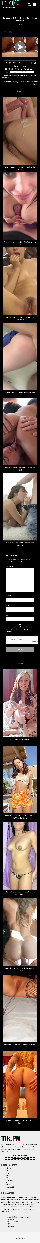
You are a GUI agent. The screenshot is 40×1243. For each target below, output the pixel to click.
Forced (8, 1182)
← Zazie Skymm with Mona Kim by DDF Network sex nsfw (19, 76)
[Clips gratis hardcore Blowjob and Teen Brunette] (20, 540)
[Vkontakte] (27, 69)
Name (8, 596)
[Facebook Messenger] (6, 69)
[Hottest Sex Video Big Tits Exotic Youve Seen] (20, 1118)
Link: (7, 72)
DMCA (8, 1224)
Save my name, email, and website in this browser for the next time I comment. (19, 629)
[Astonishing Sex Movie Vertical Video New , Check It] (20, 965)
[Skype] (24, 69)
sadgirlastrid (10, 1187)
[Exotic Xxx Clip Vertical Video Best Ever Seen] (20, 1041)
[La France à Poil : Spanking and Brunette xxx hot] (20, 389)
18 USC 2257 (10, 1226)
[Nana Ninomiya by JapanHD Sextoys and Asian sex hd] (20, 314)
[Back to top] (36, 1238)
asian (7, 1170)
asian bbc (9, 1168)
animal (8, 1175)
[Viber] (18, 69)
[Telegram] (21, 69)
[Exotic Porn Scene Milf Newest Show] (20, 736)
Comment (9, 566)
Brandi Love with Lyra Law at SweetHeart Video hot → (21, 83)
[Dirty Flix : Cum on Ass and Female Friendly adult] (20, 164)
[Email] (31, 69)
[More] (34, 69)
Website (8, 615)
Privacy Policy (10, 1219)
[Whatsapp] (15, 69)
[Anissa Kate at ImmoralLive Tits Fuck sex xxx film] (20, 239)
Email (8, 605)
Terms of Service (12, 1222)
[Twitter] (9, 69)
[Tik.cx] (10, 3)
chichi (8, 1185)
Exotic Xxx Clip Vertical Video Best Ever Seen (20, 1044)
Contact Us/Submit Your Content (17, 1217)
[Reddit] (12, 69)
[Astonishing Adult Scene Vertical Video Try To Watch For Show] (20, 813)
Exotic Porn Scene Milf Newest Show (20, 739)
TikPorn (20, 24)
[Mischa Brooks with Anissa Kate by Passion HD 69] (20, 465)
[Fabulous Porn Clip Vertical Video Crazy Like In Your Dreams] (20, 889)
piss (7, 1178)
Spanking (9, 1180)
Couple (8, 1173)
